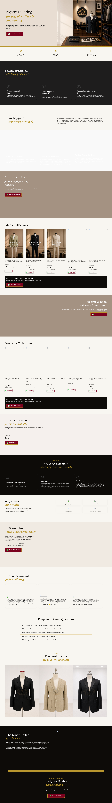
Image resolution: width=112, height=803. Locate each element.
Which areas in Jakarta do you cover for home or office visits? (41, 629)
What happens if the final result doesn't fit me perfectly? (39, 640)
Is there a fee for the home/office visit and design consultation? (41, 625)
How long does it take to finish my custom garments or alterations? (43, 632)
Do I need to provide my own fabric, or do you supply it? (40, 636)
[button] (56, 625)
